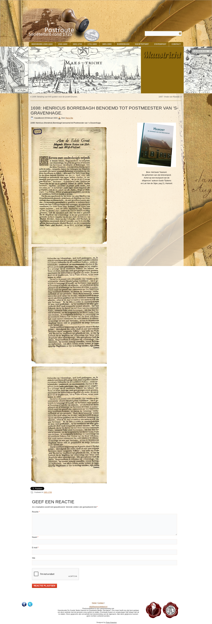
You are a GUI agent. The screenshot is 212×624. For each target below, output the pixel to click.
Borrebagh (123, 44)
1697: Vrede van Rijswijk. (169, 97)
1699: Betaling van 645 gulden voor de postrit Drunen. (55, 97)
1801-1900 (107, 44)
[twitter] (30, 604)
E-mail (35, 548)
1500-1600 (62, 44)
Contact (176, 44)
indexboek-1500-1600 (42, 44)
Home (94, 603)
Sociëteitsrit (142, 44)
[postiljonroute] (24, 604)
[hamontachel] (153, 617)
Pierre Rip (69, 118)
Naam (35, 537)
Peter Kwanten (111, 622)
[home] (61, 25)
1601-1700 (77, 44)
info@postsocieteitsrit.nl (98, 607)
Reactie (36, 512)
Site (33, 558)
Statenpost (160, 44)
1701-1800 (92, 44)
